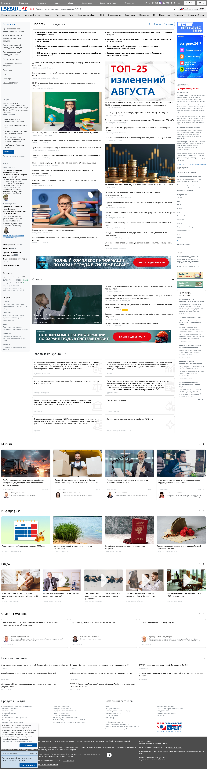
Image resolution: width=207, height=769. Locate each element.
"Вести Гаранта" (8, 720)
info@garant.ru (68, 760)
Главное (157, 24)
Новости (38, 24)
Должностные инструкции (15, 260)
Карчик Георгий (121, 493)
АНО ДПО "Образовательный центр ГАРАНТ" (69, 720)
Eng (203, 3)
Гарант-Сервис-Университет (47, 764)
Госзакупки (7, 70)
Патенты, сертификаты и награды (118, 711)
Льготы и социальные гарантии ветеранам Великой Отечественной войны (179, 547)
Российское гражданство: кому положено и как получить (125, 547)
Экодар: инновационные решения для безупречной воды (189, 384)
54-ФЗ (179, 205)
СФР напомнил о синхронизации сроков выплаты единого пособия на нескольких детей (69, 54)
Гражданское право (41, 393)
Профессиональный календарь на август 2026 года (23, 546)
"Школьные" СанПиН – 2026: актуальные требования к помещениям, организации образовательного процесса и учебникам (66, 316)
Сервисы (7, 273)
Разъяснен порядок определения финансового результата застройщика (189, 186)
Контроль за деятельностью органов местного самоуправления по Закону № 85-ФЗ (20, 596)
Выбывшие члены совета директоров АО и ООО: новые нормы (185, 594)
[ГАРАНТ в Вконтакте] (153, 3)
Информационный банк (62, 709)
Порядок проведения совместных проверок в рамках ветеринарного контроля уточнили (138, 203)
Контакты (160, 715)
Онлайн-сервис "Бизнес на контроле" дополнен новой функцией (28, 673)
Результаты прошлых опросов (14, 156)
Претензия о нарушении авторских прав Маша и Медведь (15, 328)
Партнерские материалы (186, 294)
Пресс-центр (109, 718)
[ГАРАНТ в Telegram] (164, 3)
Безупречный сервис (10, 709)
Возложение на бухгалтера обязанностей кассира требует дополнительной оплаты (64, 238)
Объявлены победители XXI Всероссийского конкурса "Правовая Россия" (101, 673)
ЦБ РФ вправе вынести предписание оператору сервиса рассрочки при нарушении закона (62, 171)
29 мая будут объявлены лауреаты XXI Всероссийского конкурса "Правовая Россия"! (171, 674)
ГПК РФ (179, 223)
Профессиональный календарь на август (12, 46)
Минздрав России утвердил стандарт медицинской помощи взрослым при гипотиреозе (136, 234)
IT (154, 15)
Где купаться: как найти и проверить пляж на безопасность (73, 547)
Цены (57, 3)
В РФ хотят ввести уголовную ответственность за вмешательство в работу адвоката (64, 181)
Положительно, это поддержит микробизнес (14, 120)
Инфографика (11, 511)
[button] (192, 9)
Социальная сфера (87, 15)
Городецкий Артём (18, 493)
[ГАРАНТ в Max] (160, 3)
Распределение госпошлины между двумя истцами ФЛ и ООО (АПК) (15, 306)
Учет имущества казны (116, 400)
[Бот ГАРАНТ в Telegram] (167, 3)
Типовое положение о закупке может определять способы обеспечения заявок (66, 155)
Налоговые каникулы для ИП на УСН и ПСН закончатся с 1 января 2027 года (64, 163)
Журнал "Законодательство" (12, 722)
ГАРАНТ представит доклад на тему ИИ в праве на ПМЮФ (163, 665)
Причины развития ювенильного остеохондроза (190, 362)
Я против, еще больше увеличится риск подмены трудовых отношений (15, 139)
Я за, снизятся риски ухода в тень (16, 126)
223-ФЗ (179, 198)
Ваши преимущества (61, 706)
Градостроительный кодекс (186, 227)
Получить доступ (28, 765)
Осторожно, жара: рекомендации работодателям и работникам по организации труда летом (139, 315)
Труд (71, 15)
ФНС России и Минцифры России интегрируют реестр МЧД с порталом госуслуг (139, 33)
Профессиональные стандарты (12, 253)
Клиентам (129, 3)
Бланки (9, 248)
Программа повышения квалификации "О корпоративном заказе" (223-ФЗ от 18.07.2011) (14, 210)
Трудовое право (112, 393)
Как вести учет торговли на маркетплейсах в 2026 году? (130, 419)
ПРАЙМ (5, 715)
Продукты (41, 3)
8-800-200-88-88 (145, 741)
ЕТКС (178, 234)
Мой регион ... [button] (181, 164)
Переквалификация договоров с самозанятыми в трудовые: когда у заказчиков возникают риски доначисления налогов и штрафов (138, 296)
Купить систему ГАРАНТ (61, 713)
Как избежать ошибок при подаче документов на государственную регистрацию (67, 40)
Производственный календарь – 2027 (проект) (14, 30)
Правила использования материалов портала (122, 727)
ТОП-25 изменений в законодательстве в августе (12, 38)
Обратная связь (112, 715)
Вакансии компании (113, 713)
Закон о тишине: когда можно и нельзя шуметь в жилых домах (131, 323)
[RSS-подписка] (178, 3)
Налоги (109, 374)
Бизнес (48, 15)
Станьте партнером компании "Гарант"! (171, 709)
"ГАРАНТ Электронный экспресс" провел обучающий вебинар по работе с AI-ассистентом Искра (103, 685)
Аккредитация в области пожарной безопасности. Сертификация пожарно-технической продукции (30, 623)
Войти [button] (191, 3)
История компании (113, 709)
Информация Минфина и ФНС (189, 176)
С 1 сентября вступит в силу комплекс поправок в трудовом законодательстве (138, 138)
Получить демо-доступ (61, 715)
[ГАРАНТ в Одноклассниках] (171, 3)
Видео (5, 564)
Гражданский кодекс (183, 230)
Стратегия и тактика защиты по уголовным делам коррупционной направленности (179, 481)
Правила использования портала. (64, 750)
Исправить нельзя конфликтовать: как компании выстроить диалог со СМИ (127, 481)
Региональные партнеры (166, 706)
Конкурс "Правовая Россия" (167, 713)
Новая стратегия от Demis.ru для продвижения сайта (190, 346)
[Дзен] (156, 3)
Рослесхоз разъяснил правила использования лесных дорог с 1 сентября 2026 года (138, 223)
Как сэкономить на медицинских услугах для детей (191, 300)
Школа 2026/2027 (10, 83)
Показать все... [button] (181, 241)
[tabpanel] (103, 42)
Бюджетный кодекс (183, 216)
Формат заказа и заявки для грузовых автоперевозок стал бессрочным (189, 180)
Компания (6, 3)
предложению (8, 105)
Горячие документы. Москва (188, 127)
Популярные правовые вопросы (119, 430)
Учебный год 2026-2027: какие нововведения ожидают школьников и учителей (65, 133)
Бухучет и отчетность (42, 374)
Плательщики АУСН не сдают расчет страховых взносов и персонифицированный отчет (133, 47)
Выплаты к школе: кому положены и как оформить (53, 230)
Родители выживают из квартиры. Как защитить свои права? (14, 338)
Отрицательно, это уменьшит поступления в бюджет (16, 132)
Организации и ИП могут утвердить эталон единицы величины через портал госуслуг (137, 128)
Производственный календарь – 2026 (12, 53)
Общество (144, 15)
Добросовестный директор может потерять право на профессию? (62, 594)
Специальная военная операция (12, 64)
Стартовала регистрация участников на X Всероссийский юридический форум (34, 665)
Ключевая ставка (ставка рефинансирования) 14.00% (13, 289)
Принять (28, 745)
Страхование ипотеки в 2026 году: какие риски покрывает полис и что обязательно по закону (190, 321)
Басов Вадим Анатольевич (21, 637)
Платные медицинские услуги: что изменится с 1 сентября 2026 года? (140, 594)
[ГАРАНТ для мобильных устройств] (149, 3)
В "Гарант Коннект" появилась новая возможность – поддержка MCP (99, 665)
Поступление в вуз (11, 59)
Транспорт (130, 15)
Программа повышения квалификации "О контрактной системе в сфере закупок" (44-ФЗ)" (15, 173)
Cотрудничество (163, 711)
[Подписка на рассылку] (145, 3)
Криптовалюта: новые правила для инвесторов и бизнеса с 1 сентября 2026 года (139, 185)
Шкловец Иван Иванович (89, 637)
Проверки (178, 15)
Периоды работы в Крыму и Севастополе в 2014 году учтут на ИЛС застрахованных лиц (133, 193)
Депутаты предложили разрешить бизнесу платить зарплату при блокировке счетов (66, 33)
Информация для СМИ (114, 722)
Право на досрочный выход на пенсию (14, 348)
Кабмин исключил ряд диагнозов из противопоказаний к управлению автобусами (69, 47)
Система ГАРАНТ (8, 711)
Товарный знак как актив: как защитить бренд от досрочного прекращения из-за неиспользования (76, 481)
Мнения (7, 444)
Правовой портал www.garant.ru (14, 718)
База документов (11, 265)
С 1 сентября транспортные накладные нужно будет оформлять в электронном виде (138, 244)
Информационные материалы (64, 711)
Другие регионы (183, 168)
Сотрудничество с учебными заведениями (69, 722)
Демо (70, 3)
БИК (178, 212)
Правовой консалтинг (10, 713)
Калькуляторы (12, 244)
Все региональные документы (198, 164)
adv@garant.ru (179, 751)
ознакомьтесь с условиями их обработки (17, 741)
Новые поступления (185, 190)
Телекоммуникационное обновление (66, 718)
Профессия (164, 15)
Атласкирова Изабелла (71, 493)
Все (150, 24)
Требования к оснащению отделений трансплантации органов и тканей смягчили (67, 148)
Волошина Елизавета (174, 493)
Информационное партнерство (117, 724)
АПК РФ (179, 209)
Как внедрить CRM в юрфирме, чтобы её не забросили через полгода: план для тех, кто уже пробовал (138, 306)
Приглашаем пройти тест (188, 266)
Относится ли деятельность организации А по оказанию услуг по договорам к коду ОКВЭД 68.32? (66, 382)
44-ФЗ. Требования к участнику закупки (157, 622)
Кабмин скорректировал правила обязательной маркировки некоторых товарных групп (140, 213)
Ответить (8, 151)
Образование (114, 15)
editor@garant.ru (175, 747)
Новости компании (113, 720)
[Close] (36, 753)
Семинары (87, 3)
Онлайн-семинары (14, 614)
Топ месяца (168, 24)
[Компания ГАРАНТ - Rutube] (175, 3)
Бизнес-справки (183, 244)
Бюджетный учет (196, 15)
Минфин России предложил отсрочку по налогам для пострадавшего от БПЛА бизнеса (139, 40)
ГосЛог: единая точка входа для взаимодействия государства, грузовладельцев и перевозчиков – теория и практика (23, 482)
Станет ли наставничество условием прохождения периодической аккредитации (66, 140)
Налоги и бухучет (32, 15)
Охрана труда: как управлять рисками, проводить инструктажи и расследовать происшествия (138, 287)
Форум (6, 297)
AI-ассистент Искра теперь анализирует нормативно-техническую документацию (29, 685)
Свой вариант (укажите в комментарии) (14, 146)
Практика (60, 15)
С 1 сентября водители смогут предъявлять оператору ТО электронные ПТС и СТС (139, 120)
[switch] (32, 9)
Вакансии (24, 3)
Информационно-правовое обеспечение (16, 706)
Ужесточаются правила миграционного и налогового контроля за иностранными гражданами (102, 596)
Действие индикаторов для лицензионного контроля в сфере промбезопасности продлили (66, 64)
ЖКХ (102, 15)
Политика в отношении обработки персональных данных (126, 729)
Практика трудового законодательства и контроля (93, 622)
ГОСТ (5, 74)
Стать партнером (108, 3)
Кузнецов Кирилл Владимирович (161, 637)
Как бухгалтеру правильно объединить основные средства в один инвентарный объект (66, 74)
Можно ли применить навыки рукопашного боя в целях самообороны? (14, 318)
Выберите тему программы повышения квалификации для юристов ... (13, 236)
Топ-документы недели (186, 172)
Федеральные (182, 92)
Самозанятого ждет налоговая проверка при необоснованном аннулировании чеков (135, 54)
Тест (179, 252)
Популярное (8, 79)
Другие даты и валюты (11, 286)
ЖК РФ (179, 238)
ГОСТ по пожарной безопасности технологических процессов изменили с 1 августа (64, 84)
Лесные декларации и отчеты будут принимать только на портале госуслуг (137, 112)
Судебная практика (10, 15)
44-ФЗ (179, 201)
